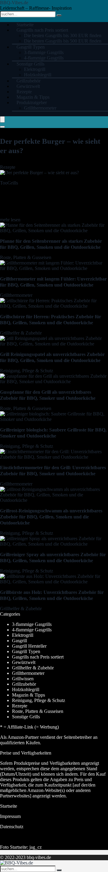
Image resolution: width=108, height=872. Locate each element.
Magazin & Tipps (28, 694)
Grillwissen (23, 678)
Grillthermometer (40, 108)
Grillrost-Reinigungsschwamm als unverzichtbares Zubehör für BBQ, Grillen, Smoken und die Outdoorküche (51, 516)
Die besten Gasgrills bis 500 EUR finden (62, 40)
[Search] (2, 127)
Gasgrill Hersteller (29, 646)
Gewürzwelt (23, 662)
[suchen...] (59, 15)
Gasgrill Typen (30, 47)
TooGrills (9, 182)
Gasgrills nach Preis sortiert (42, 30)
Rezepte (7, 167)
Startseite (8, 806)
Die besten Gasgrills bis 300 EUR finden (62, 35)
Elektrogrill (34, 69)
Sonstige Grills (30, 63)
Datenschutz (11, 826)
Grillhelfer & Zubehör (21, 332)
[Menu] (2, 119)
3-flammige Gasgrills (44, 52)
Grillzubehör (24, 684)
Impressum (10, 816)
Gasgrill (19, 640)
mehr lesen (10, 219)
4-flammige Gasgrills (32, 629)
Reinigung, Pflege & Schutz (26, 370)
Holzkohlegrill (25, 689)
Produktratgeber (31, 102)
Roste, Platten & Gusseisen (25, 257)
